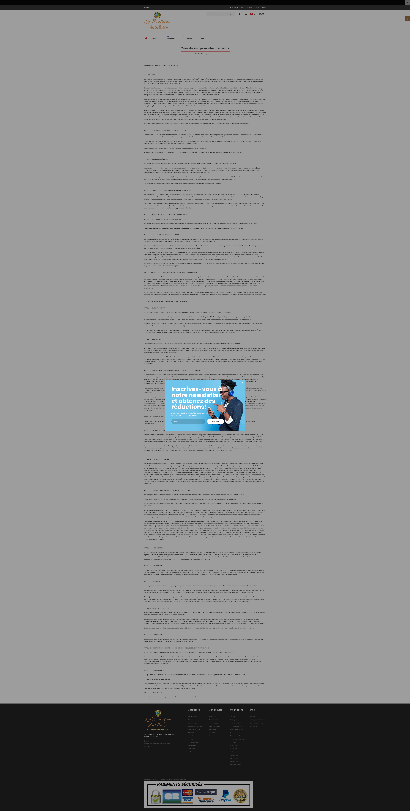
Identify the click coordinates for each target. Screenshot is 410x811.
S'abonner (215, 421)
